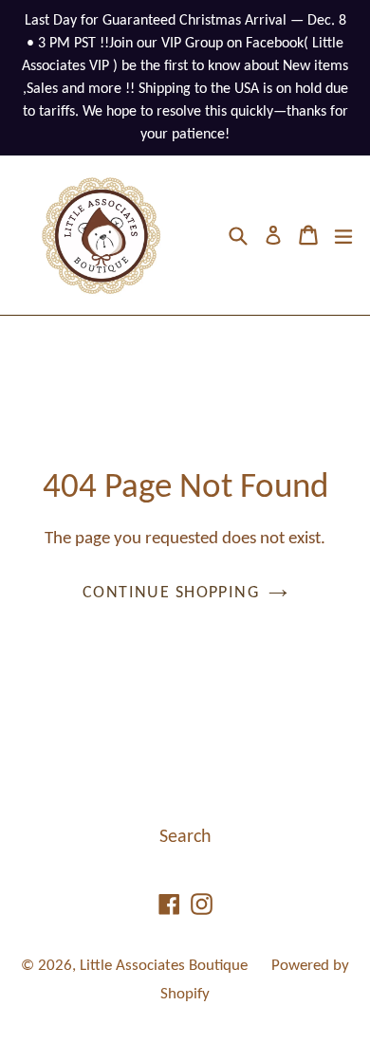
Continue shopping (171, 593)
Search (185, 837)
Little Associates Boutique (164, 966)
